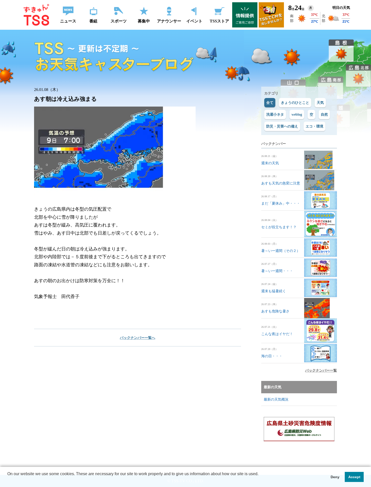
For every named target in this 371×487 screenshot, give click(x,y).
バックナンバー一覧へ (137, 338)
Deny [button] (335, 477)
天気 (320, 103)
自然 (324, 114)
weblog (297, 114)
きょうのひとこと (295, 103)
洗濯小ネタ (275, 114)
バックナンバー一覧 (321, 370)
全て (269, 103)
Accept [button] (354, 477)
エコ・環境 (314, 126)
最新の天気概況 (276, 399)
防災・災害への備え (282, 126)
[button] (8, 480)
